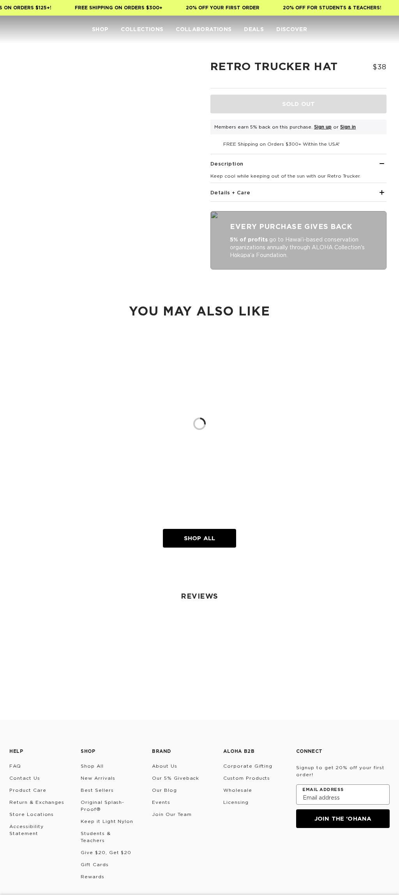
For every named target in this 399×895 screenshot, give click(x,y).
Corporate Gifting (247, 765)
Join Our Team (171, 814)
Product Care (27, 790)
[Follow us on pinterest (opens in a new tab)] (376, 849)
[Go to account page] (353, 29)
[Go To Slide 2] (26, 127)
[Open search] (338, 29)
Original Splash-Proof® (102, 806)
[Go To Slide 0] (26, 72)
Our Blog (164, 790)
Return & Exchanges (36, 802)
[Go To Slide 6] (26, 236)
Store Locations (31, 814)
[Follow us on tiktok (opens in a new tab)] (320, 849)
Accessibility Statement (26, 830)
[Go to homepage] (27, 29)
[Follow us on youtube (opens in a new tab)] (357, 849)
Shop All (199, 538)
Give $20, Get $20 (106, 852)
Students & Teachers (96, 837)
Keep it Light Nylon (107, 821)
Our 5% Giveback (175, 777)
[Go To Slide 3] (26, 154)
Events (161, 802)
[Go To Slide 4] (26, 182)
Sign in (348, 126)
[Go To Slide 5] (26, 209)
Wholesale (237, 790)
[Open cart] (385, 29)
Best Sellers (97, 790)
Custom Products (246, 777)
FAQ (15, 765)
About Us (164, 765)
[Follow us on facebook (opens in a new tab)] (339, 849)
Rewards (92, 876)
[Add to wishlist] (185, 71)
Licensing (236, 802)
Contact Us (24, 777)
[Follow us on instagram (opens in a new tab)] (301, 849)
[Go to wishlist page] (369, 29)
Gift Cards (95, 864)
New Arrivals (98, 777)
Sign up (323, 126)
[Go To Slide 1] (26, 100)
